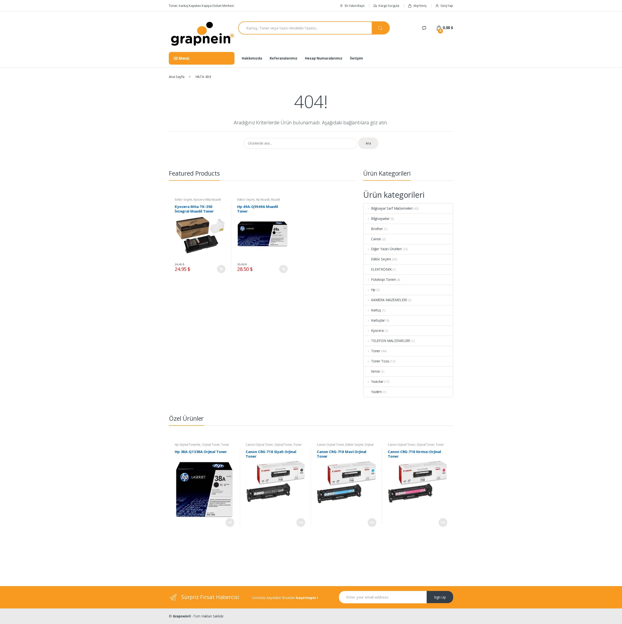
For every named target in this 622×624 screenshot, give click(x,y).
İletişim (356, 58)
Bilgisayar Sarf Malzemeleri (392, 208)
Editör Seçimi (183, 199)
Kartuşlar (378, 320)
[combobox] (305, 27)
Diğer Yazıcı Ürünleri (386, 249)
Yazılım (376, 391)
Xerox (375, 371)
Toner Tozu (380, 361)
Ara (368, 143)
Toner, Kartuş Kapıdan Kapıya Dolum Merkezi (201, 5)
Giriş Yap (447, 5)
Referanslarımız (283, 58)
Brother (377, 228)
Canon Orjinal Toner (259, 445)
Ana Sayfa (176, 76)
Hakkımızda (252, 58)
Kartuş (376, 310)
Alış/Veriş (419, 5)
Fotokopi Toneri (383, 279)
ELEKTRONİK (381, 269)
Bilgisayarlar (380, 218)
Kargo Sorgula (389, 5)
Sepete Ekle (221, 269)
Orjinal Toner (211, 445)
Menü (183, 58)
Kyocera (377, 330)
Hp (373, 289)
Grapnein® (182, 616)
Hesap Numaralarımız (323, 58)
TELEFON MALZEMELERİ (390, 340)
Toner (375, 351)
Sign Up (440, 597)
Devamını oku (229, 522)
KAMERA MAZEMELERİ (389, 300)
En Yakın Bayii (354, 5)
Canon (376, 239)
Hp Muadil (263, 199)
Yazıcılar (377, 381)
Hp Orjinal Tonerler (187, 445)
